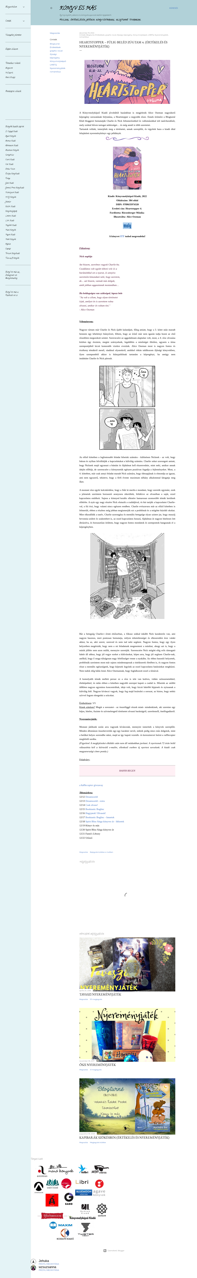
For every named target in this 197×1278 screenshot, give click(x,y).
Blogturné (122, 20)
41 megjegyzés (96, 1070)
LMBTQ (53, 65)
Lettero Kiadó (10, 216)
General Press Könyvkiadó (14, 187)
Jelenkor (8, 202)
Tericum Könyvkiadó (12, 253)
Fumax (7, 178)
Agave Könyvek (10, 136)
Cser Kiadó (9, 164)
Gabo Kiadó (9, 183)
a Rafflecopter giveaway (91, 785)
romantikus (55, 72)
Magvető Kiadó (10, 225)
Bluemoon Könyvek (12, 150)
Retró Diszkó (10, 77)
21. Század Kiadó (11, 131)
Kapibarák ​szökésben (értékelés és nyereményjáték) (124, 1137)
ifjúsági (53, 54)
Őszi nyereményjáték (97, 1065)
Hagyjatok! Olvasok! (96, 813)
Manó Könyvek (10, 230)
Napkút (8, 244)
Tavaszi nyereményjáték (100, 994)
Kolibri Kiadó (10, 206)
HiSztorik (9, 72)
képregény (55, 58)
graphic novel (56, 51)
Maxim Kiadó (10, 234)
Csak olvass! (92, 805)
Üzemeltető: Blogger (116, 1251)
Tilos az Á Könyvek (12, 258)
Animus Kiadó (10, 141)
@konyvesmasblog (11, 278)
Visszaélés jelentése (13, 35)
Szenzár (8, 248)
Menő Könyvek (10, 239)
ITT (122, 236)
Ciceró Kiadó (9, 159)
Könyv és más (78, 8)
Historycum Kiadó (12, 192)
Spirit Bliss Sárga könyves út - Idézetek (105, 821)
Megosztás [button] (55, 33)
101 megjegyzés (96, 999)
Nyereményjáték (57, 68)
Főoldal (64, 20)
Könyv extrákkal (105, 20)
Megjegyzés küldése (98, 1142)
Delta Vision (10, 169)
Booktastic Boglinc (95, 809)
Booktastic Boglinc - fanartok (100, 817)
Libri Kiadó (9, 220)
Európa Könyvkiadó (12, 173)
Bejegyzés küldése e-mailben (101, 852)
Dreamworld (92, 796)
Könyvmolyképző (58, 61)
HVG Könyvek (10, 197)
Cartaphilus (9, 155)
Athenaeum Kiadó (11, 145)
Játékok (90, 20)
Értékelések (77, 20)
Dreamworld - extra (95, 801)
